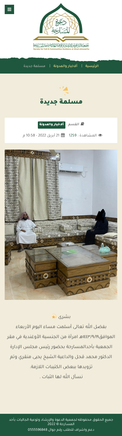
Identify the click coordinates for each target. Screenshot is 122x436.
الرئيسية (92, 66)
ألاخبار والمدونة (65, 66)
